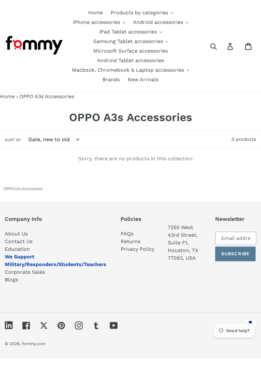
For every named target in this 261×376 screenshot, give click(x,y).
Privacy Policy (137, 249)
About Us (16, 234)
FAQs (127, 234)
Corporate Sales (25, 272)
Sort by (13, 140)
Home (7, 96)
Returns (130, 241)
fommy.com (33, 343)
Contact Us (18, 241)
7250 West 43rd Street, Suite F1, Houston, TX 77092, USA (183, 242)
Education (17, 249)
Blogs (11, 280)
